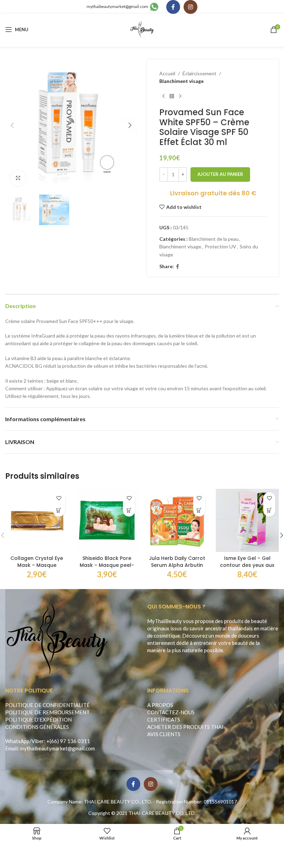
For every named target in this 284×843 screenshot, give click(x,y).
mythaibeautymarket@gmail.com (117, 6)
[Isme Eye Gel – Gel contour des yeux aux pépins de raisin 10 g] (247, 520)
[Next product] (180, 96)
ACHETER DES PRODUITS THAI (185, 727)
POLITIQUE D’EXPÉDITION (38, 719)
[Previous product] (163, 96)
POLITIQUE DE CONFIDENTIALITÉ (47, 705)
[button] (12, 125)
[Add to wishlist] (59, 498)
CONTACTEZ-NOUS (171, 712)
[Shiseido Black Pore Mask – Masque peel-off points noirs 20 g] (107, 520)
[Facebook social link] (173, 7)
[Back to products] (172, 96)
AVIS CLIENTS (163, 734)
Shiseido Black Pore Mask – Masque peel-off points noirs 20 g (107, 565)
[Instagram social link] (190, 7)
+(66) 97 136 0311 (68, 741)
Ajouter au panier (220, 174)
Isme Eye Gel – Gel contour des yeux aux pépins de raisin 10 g (247, 565)
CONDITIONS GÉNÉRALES (37, 727)
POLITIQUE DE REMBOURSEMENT (47, 712)
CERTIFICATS (163, 719)
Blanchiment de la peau (214, 239)
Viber (38, 741)
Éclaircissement (199, 73)
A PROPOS (160, 705)
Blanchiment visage (181, 81)
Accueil (167, 73)
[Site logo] (142, 29)
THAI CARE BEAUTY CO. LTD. (162, 813)
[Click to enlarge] (18, 178)
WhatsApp (17, 741)
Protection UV (220, 246)
